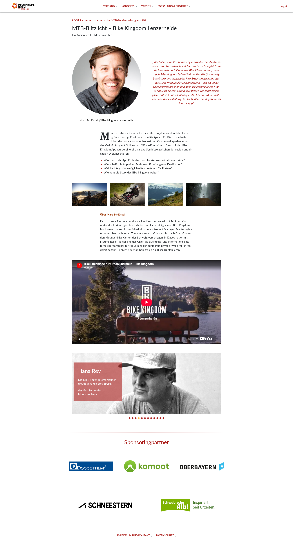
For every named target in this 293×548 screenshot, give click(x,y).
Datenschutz (165, 535)
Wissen (146, 6)
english (284, 6)
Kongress (128, 6)
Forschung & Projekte (172, 6)
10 (157, 418)
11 (160, 418)
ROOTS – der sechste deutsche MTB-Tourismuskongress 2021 (110, 20)
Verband (109, 6)
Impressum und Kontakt (133, 535)
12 (163, 418)
